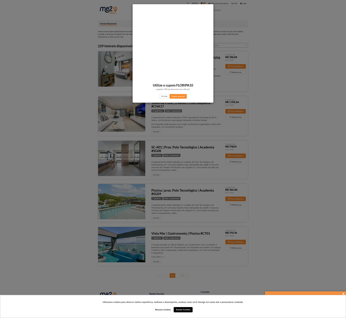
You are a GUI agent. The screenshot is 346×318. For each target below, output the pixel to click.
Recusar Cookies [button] (163, 310)
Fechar (164, 96)
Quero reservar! (178, 96)
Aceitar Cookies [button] (183, 310)
